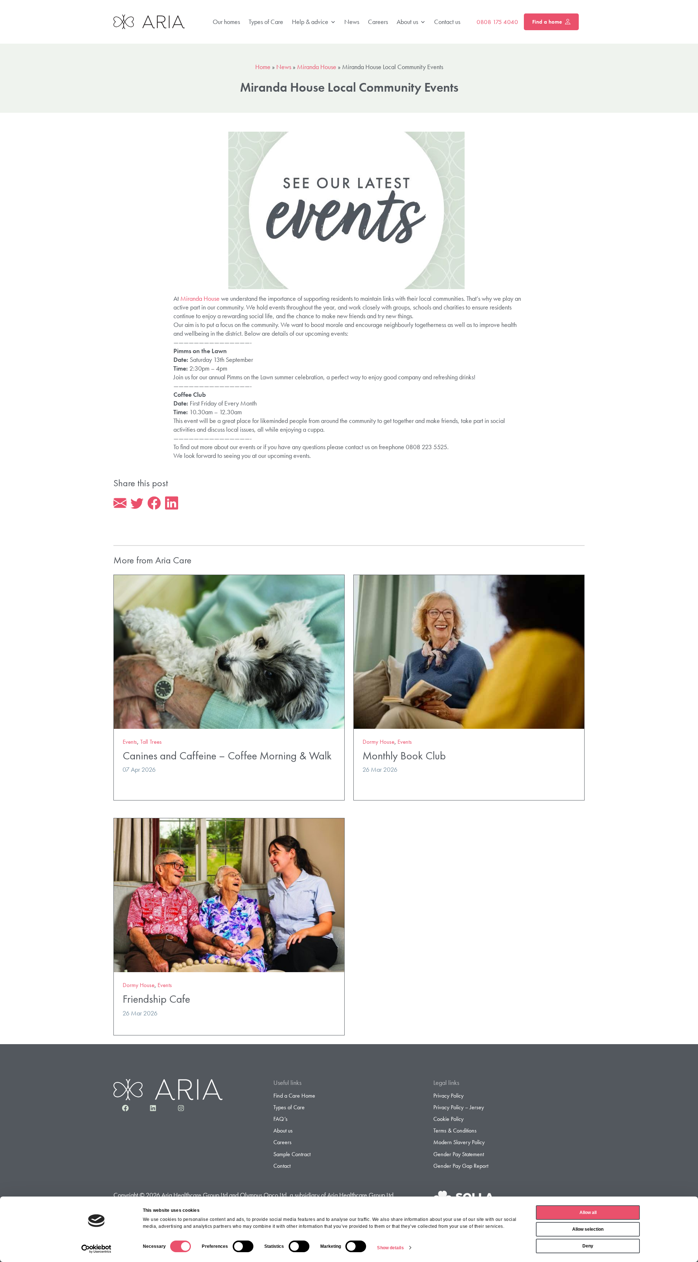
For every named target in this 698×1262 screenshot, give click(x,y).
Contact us (447, 21)
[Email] (120, 503)
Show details (390, 1247)
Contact (281, 1166)
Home (262, 67)
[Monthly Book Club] (469, 651)
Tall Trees (151, 742)
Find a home (547, 21)
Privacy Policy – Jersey (458, 1107)
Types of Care (266, 21)
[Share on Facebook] (154, 503)
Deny (587, 1246)
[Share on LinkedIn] (171, 503)
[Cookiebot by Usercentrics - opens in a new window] (96, 1249)
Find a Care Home (294, 1095)
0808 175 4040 (497, 22)
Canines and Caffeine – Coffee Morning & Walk (227, 755)
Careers (378, 21)
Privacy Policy (448, 1095)
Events (130, 742)
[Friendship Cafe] (229, 894)
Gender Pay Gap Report (460, 1166)
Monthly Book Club (404, 755)
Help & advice (310, 21)
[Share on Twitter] (137, 503)
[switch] (243, 1246)
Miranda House (316, 67)
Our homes (226, 21)
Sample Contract (291, 1154)
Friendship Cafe (156, 999)
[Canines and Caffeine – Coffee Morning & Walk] (229, 651)
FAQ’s (280, 1119)
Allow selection (587, 1229)
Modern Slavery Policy (459, 1142)
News (351, 21)
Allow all (588, 1212)
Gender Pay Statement (458, 1154)
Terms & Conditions (455, 1130)
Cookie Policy (448, 1119)
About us (407, 21)
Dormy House (378, 742)
